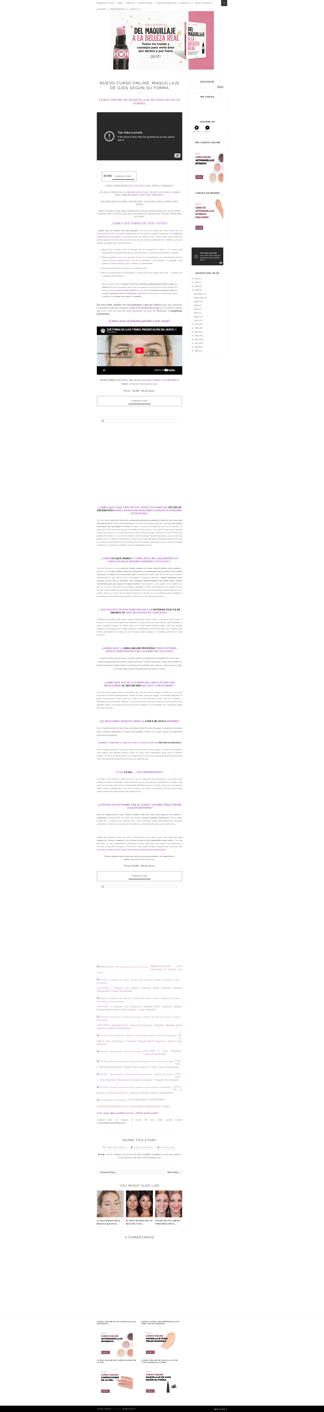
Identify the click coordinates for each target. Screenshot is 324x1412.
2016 (197, 328)
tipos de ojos (130, 1157)
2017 (197, 324)
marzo (197, 316)
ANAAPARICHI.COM (105, 3)
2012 (197, 343)
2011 (196, 347)
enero (197, 320)
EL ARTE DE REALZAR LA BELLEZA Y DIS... (139, 1222)
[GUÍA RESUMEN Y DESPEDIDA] (111, 1100)
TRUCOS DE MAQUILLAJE (149, 1157)
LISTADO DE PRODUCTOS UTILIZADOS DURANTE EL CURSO (133, 1106)
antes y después (114, 1154)
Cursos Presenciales (166, 3)
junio (196, 305)
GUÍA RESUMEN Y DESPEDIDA (146, 1099)
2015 (197, 332)
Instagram (196, 131)
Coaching (101, 9)
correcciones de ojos (131, 1154)
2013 (197, 339)
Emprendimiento (118, 9)
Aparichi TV (185, 3)
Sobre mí (130, 3)
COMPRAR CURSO (123, 176)
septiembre (199, 297)
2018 (197, 290)
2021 (197, 278)
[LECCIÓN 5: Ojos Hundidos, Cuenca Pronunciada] (119, 1052)
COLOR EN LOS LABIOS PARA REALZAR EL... (167, 1222)
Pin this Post (167, 1147)
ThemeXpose (117, 1409)
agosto (197, 301)
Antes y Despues (203, 3)
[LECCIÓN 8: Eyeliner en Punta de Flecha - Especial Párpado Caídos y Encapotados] (134, 1087)
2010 (197, 351)
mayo (196, 309)
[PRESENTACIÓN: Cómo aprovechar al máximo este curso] (123, 967)
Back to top (220, 1409)
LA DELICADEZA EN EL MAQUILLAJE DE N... (109, 1222)
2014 (197, 335)
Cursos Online (145, 3)
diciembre (199, 294)
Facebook (207, 131)
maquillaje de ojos (160, 1154)
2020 (197, 282)
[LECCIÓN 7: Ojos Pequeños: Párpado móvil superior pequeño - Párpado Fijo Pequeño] (135, 1074)
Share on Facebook (116, 1147)
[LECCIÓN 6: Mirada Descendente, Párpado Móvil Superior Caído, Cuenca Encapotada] (135, 1061)
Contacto (134, 9)
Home (119, 3)
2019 (197, 286)
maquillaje (146, 1154)
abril (196, 313)
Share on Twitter (143, 1147)
